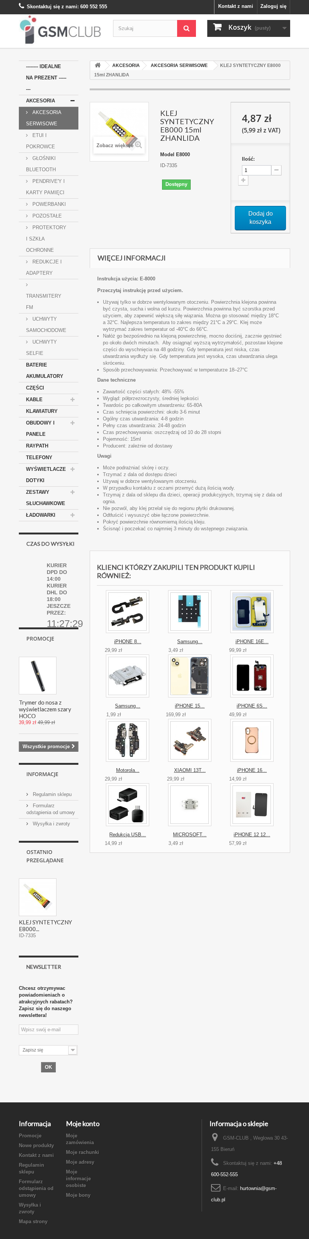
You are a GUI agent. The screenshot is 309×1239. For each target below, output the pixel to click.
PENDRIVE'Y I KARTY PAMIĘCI (45, 186)
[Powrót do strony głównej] (97, 65)
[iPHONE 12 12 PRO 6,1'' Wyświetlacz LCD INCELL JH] (252, 804)
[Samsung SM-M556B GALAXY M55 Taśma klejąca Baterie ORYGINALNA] (189, 611)
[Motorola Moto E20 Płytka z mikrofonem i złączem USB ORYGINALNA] (127, 740)
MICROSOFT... (190, 834)
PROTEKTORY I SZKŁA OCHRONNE (46, 239)
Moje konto (82, 1123)
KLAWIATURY (42, 411)
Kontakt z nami (235, 6)
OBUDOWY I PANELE (40, 428)
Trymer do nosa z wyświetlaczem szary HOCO (45, 709)
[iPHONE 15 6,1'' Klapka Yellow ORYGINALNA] (189, 676)
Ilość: (248, 159)
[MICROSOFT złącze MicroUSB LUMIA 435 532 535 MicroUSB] (189, 804)
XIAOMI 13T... (190, 770)
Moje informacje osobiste (78, 1178)
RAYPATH (37, 446)
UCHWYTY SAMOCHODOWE (46, 324)
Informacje (42, 774)
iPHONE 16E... (252, 641)
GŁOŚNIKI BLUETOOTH (41, 163)
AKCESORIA (40, 101)
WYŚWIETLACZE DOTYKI (46, 474)
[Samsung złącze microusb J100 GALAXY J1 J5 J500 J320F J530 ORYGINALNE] (127, 676)
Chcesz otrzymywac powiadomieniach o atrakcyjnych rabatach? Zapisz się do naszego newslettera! (46, 1001)
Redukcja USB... (127, 834)
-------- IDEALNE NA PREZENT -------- (46, 78)
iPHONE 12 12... (252, 834)
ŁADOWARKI (40, 515)
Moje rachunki (82, 1152)
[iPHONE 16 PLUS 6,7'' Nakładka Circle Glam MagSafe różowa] (252, 740)
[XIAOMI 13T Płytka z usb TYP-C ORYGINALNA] (189, 740)
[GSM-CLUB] (60, 31)
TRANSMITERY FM (43, 301)
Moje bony (78, 1195)
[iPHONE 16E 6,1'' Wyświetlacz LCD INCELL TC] (252, 611)
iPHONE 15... (190, 706)
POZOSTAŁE (46, 216)
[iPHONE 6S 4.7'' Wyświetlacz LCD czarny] (252, 676)
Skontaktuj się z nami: (53, 6)
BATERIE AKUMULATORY (44, 370)
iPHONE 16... (252, 770)
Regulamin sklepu (51, 794)
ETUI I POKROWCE (40, 140)
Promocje (40, 638)
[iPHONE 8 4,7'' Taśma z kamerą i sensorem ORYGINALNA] (127, 611)
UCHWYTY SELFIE (41, 347)
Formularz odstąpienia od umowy (36, 1188)
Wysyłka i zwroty (50, 824)
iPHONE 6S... (252, 706)
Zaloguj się (273, 6)
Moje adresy (80, 1162)
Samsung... (189, 641)
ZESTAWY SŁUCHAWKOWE (45, 497)
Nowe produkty (36, 1145)
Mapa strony (33, 1221)
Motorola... (127, 770)
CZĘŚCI (35, 388)
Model (167, 154)
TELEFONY (39, 457)
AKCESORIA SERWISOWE (43, 118)
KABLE (34, 399)
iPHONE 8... (127, 641)
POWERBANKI (48, 204)
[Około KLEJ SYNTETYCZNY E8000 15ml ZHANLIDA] (38, 897)
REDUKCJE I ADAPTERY (44, 267)
